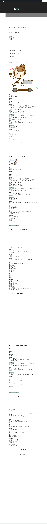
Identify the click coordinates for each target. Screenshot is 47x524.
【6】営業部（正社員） (13, 56)
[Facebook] (19, 449)
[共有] (27, 449)
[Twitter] (21, 449)
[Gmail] (25, 449)
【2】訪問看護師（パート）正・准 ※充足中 (16, 50)
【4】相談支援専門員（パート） (14, 53)
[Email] (23, 449)
